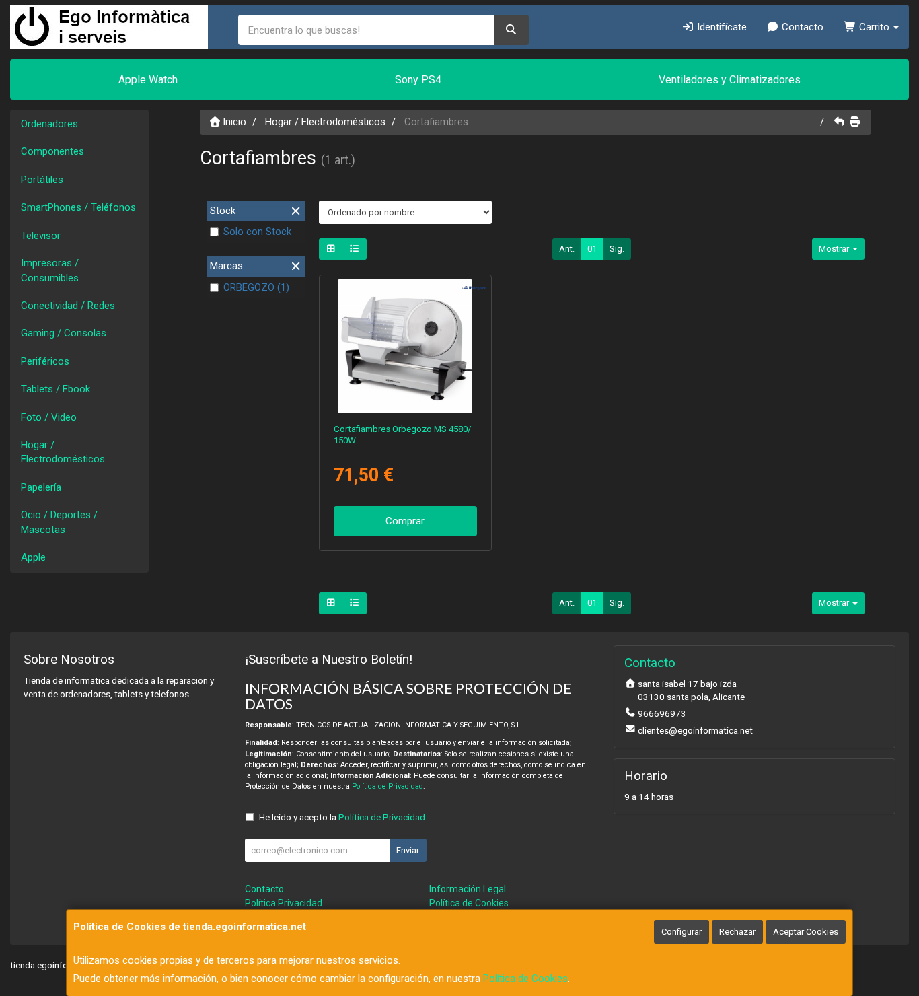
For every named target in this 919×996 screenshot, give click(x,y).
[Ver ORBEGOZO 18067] (404, 346)
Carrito (874, 27)
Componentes (52, 151)
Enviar (407, 850)
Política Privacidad (283, 903)
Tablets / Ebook (55, 389)
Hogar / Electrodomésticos (63, 452)
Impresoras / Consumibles (50, 270)
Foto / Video (49, 417)
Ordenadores (49, 124)
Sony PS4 (418, 79)
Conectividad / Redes (68, 305)
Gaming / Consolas (63, 333)
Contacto (801, 27)
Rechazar (737, 932)
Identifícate (720, 27)
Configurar (681, 932)
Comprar (405, 521)
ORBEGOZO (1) (256, 287)
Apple (33, 557)
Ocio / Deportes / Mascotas (59, 522)
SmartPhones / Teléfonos (78, 207)
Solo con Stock (257, 231)
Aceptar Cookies (805, 932)
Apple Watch (148, 79)
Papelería (41, 487)
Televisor (41, 235)
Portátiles (42, 180)
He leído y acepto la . (343, 817)
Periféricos (45, 361)
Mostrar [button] (835, 249)
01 (592, 249)
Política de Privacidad (387, 786)
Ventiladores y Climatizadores (730, 79)
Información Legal (467, 889)
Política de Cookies (525, 978)
